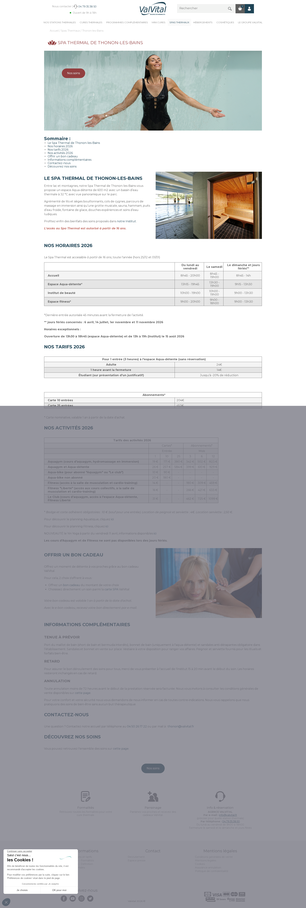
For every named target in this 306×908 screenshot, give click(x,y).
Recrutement (136, 857)
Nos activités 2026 (60, 153)
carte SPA (111, 589)
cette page (82, 693)
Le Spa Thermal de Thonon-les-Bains (74, 143)
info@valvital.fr (228, 815)
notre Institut (126, 221)
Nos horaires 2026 (60, 146)
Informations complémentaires (69, 159)
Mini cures (158, 22)
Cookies (200, 864)
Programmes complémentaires (127, 22)
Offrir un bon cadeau (63, 156)
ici (112, 519)
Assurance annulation (208, 867)
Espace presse (137, 860)
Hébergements (202, 22)
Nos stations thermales (60, 22)
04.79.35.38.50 (231, 821)
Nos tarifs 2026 (58, 149)
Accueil (54, 30)
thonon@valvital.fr (181, 726)
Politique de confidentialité (211, 871)
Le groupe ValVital (250, 22)
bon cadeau (71, 585)
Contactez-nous (59, 163)
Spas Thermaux (179, 22)
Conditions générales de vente (214, 857)
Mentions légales (205, 860)
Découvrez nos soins (62, 166)
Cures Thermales (91, 22)
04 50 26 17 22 (137, 726)
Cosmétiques (225, 22)
